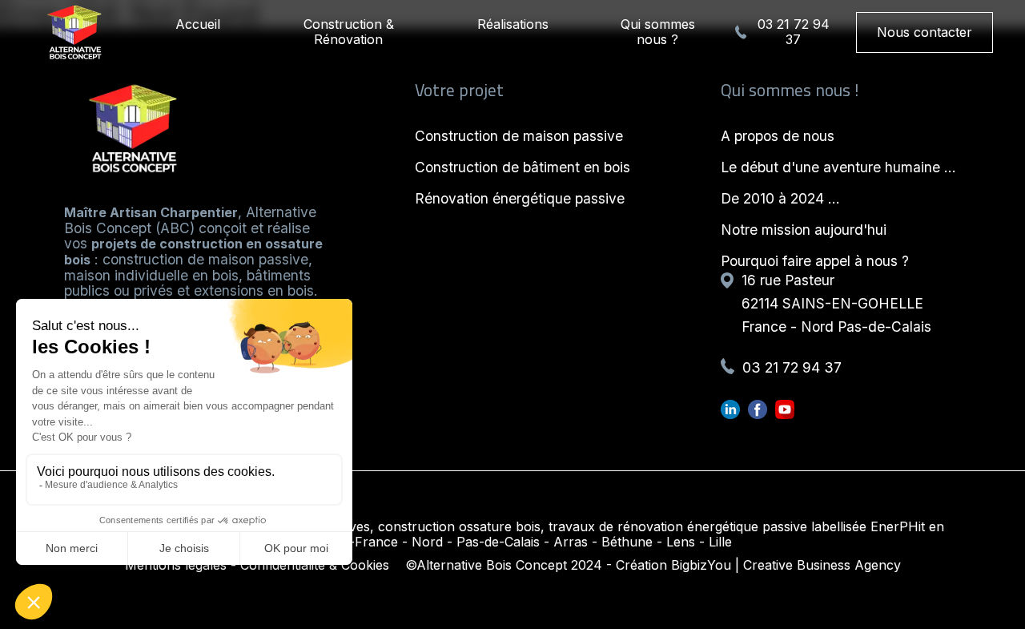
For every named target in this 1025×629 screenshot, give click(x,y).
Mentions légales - (180, 565)
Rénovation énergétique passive (520, 198)
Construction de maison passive (519, 135)
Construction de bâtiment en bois (522, 167)
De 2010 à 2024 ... (780, 198)
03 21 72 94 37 (794, 32)
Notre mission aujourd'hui (803, 229)
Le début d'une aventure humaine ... (838, 167)
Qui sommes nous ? (658, 31)
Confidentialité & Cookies (314, 565)
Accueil (197, 24)
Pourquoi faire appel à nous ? (815, 260)
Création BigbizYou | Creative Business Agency (758, 565)
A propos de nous (777, 135)
